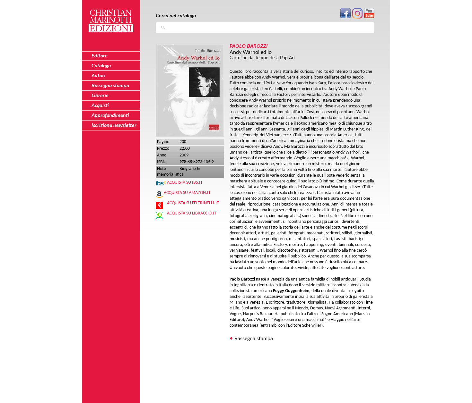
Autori (98, 75)
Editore (100, 55)
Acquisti (100, 105)
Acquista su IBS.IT (185, 182)
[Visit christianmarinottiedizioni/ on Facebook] (345, 17)
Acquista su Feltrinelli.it (193, 203)
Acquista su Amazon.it (187, 192)
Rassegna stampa (253, 338)
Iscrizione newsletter (114, 125)
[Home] (111, 17)
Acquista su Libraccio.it (191, 213)
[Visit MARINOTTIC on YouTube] (369, 17)
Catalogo (101, 65)
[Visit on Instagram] (357, 17)
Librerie (100, 95)
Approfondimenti (110, 115)
